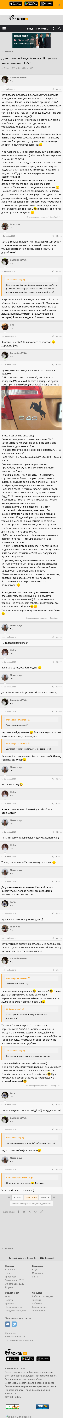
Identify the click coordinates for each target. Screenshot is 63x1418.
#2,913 (59, 857)
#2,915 (59, 913)
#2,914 (59, 881)
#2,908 (59, 687)
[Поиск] (59, 29)
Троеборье (11, 1276)
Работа (9, 1299)
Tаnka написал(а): (14, 279)
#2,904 (59, 336)
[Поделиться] (53, 89)
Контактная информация (19, 1340)
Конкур (9, 1273)
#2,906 (59, 637)
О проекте (10, 1332)
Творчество (38, 1310)
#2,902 (59, 236)
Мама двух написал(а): (16, 719)
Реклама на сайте (15, 1336)
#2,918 (59, 1105)
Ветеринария (39, 1306)
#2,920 (59, 1169)
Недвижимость (13, 1306)
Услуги (8, 1296)
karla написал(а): (13, 1137)
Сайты (35, 1276)
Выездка (10, 1269)
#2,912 (59, 832)
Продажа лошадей (15, 1310)
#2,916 (59, 938)
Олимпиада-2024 (14, 1280)
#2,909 (59, 711)
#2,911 (59, 803)
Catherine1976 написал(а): (18, 1177)
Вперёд (43, 1197)
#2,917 (59, 970)
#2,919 (59, 1129)
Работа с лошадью (42, 1296)
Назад (19, 1197)
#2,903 (59, 271)
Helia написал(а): (13, 1009)
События (37, 1303)
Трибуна (36, 1299)
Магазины (37, 1273)
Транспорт (10, 1303)
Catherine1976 (10, 68)
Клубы (35, 1269)
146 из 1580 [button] (31, 1197)
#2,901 (59, 89)
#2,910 (59, 779)
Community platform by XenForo (31, 1258)
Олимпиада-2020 (14, 1283)
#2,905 (59, 365)
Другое (9, 1287)
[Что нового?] (54, 29)
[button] (4, 29)
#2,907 (59, 662)
